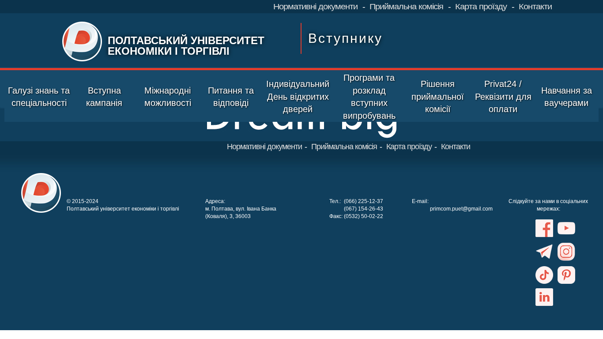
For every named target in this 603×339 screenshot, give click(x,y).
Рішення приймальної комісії (437, 96)
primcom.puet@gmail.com (461, 209)
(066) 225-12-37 (363, 201)
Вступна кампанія (104, 97)
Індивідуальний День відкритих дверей (297, 96)
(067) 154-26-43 (363, 209)
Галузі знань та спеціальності (39, 97)
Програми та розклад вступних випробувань (369, 97)
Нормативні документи (315, 6)
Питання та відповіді (231, 97)
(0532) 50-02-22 (363, 216)
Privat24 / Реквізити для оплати (503, 96)
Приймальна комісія (406, 6)
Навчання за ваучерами (566, 97)
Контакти (535, 6)
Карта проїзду (481, 6)
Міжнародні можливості (167, 97)
